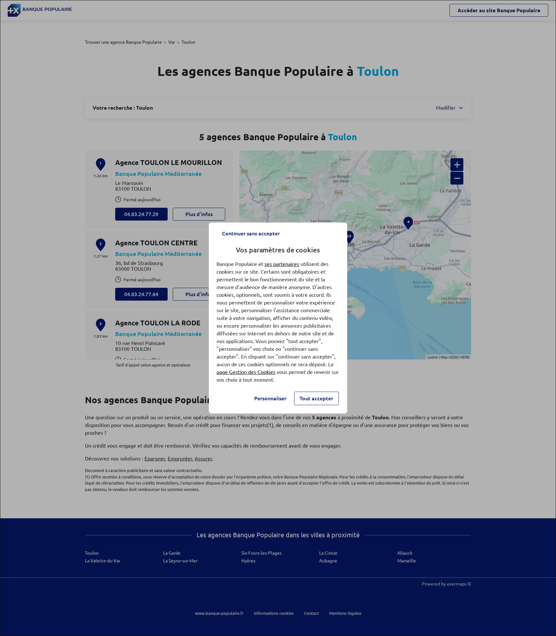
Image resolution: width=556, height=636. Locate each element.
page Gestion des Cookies (246, 372)
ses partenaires (281, 264)
